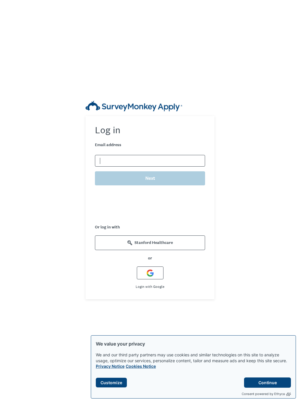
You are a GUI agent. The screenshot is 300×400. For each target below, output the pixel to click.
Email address (108, 145)
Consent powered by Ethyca (263, 394)
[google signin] (150, 272)
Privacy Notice (110, 366)
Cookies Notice (141, 366)
